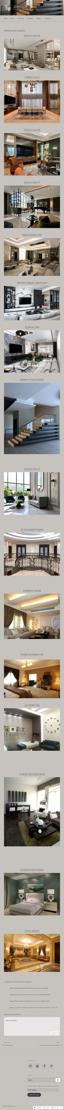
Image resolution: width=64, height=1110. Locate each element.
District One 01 (32, 469)
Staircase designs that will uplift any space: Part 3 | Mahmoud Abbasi (32, 994)
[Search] (58, 1080)
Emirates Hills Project (32, 869)
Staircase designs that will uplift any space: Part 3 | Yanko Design (31, 988)
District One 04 (32, 35)
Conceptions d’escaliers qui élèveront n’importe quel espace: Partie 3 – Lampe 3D (36, 1007)
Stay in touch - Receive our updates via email (43, 1086)
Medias (39, 18)
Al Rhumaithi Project (32, 529)
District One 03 (32, 130)
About (12, 18)
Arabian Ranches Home (32, 774)
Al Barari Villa (32, 327)
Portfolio (29, 18)
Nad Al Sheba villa (32, 235)
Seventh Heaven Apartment (32, 282)
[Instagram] (30, 1066)
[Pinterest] (51, 1066)
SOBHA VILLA (32, 77)
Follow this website (34, 1094)
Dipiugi (20, 7)
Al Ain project (32, 930)
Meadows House (32, 590)
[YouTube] (37, 1066)
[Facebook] (44, 1066)
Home (5, 18)
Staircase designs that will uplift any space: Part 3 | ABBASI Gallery (32, 1001)
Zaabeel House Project (32, 379)
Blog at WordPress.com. (10, 1106)
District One (31, 182)
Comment (54, 1033)
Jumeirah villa (32, 705)
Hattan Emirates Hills (32, 654)
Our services (20, 18)
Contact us (48, 18)
